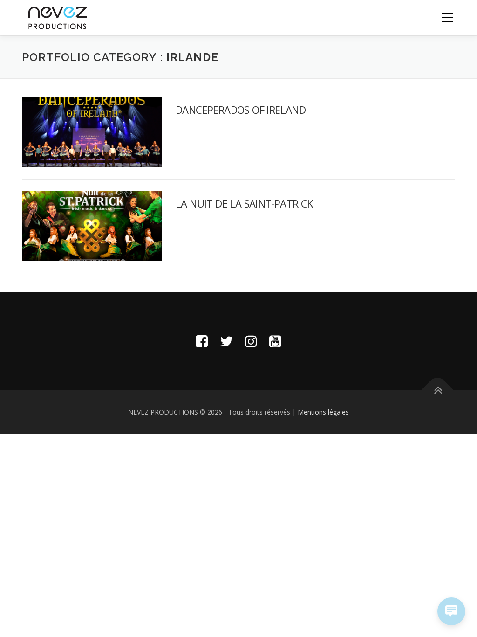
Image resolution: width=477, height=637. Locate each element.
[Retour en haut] (437, 390)
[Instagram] (251, 341)
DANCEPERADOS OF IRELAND (241, 110)
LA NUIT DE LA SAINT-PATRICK (244, 203)
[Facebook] (202, 341)
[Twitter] (226, 341)
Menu (447, 17)
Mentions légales (323, 412)
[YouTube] (275, 341)
